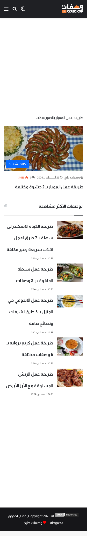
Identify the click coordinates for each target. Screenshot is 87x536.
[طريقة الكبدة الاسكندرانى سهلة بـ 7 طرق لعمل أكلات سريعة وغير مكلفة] (70, 230)
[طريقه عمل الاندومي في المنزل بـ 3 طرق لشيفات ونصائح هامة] (70, 301)
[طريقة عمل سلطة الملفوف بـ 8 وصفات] (70, 273)
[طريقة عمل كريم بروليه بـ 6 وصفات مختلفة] (70, 346)
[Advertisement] (43, 65)
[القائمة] (6, 10)
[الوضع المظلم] (23, 10)
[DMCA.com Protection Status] (67, 516)
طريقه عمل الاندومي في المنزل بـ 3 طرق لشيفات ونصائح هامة (30, 312)
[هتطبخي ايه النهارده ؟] (14, 10)
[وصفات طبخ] (72, 8)
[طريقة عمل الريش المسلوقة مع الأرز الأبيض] (70, 378)
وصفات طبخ (72, 177)
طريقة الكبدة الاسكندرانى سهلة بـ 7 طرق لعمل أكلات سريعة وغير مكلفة (30, 238)
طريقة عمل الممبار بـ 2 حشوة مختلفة (49, 187)
